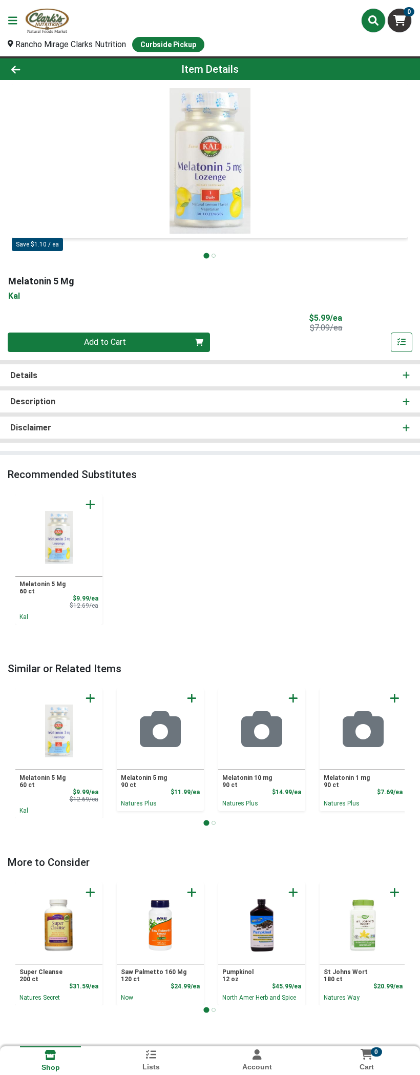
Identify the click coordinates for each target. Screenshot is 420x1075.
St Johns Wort (346, 975)
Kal (23, 617)
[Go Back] (58, 69)
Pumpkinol (238, 975)
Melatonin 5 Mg (42, 588)
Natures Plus (139, 803)
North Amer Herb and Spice (259, 997)
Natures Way (342, 997)
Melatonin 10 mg (247, 781)
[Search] (373, 20)
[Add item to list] (401, 342)
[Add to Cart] (90, 504)
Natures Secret (39, 997)
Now (127, 997)
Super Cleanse (40, 975)
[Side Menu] (12, 20)
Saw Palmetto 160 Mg (153, 975)
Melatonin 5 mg (144, 781)
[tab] (206, 255)
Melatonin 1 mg (347, 781)
